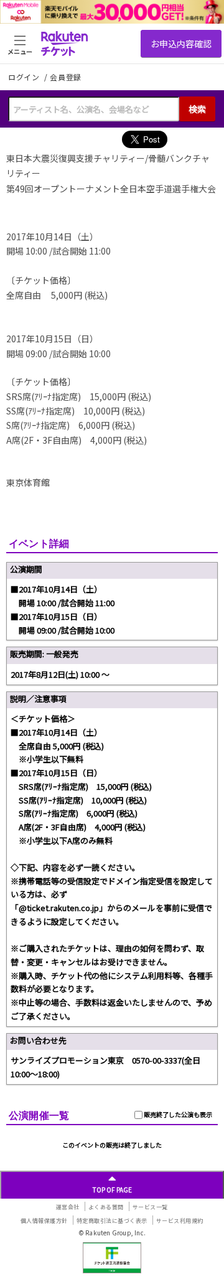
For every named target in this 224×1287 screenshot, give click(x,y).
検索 (197, 109)
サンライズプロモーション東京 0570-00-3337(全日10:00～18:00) (105, 1067)
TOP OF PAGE (112, 1189)
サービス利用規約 (179, 1221)
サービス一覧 (150, 1207)
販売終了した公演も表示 (177, 1114)
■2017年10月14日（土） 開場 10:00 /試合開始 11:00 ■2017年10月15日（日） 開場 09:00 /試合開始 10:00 (62, 609)
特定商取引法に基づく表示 (112, 1221)
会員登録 (66, 77)
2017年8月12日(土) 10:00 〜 (60, 674)
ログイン (25, 77)
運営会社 (68, 1207)
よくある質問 (106, 1207)
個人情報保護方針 (44, 1221)
